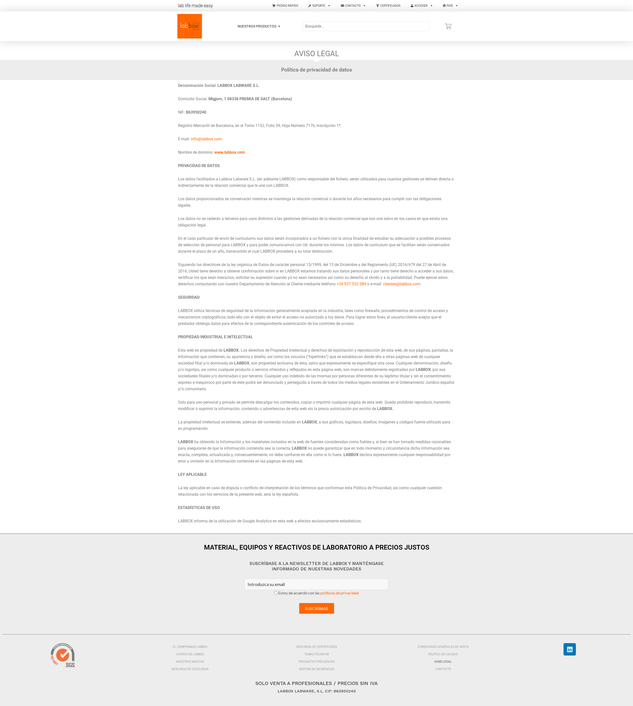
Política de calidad (443, 654)
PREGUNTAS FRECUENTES (316, 661)
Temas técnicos (316, 654)
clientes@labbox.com (401, 284)
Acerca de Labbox (190, 654)
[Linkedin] (570, 649)
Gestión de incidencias (316, 669)
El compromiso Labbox (190, 647)
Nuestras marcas (190, 661)
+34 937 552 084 (351, 284)
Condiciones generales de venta (443, 647)
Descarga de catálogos (189, 669)
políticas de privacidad (339, 592)
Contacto (443, 669)
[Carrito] (448, 26)
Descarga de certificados (316, 647)
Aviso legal (443, 661)
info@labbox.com (206, 139)
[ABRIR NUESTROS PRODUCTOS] (279, 26)
